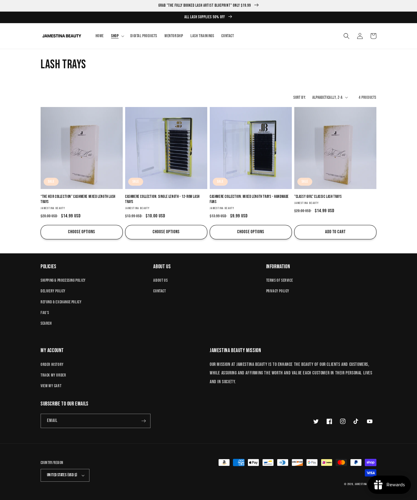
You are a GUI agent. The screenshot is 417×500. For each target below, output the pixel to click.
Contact (159, 291)
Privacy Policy (277, 291)
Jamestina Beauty (365, 484)
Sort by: (299, 97)
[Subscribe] (143, 421)
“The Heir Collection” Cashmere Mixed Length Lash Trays (78, 199)
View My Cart (51, 385)
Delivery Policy (53, 291)
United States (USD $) (62, 475)
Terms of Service (279, 280)
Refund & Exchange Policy (61, 302)
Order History (52, 364)
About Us (160, 280)
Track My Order (53, 375)
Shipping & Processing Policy (63, 280)
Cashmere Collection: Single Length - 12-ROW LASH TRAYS (162, 199)
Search (46, 323)
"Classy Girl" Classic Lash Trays (318, 196)
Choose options (81, 232)
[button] (117, 36)
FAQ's (45, 312)
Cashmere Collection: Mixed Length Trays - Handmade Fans (249, 199)
